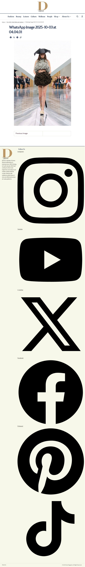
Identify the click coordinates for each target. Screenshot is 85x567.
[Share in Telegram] (17, 37)
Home (3, 22)
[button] (77, 17)
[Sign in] (82, 17)
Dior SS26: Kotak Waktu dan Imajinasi (15, 22)
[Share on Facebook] (10, 37)
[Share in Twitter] (14, 37)
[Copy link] (20, 37)
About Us (4, 565)
